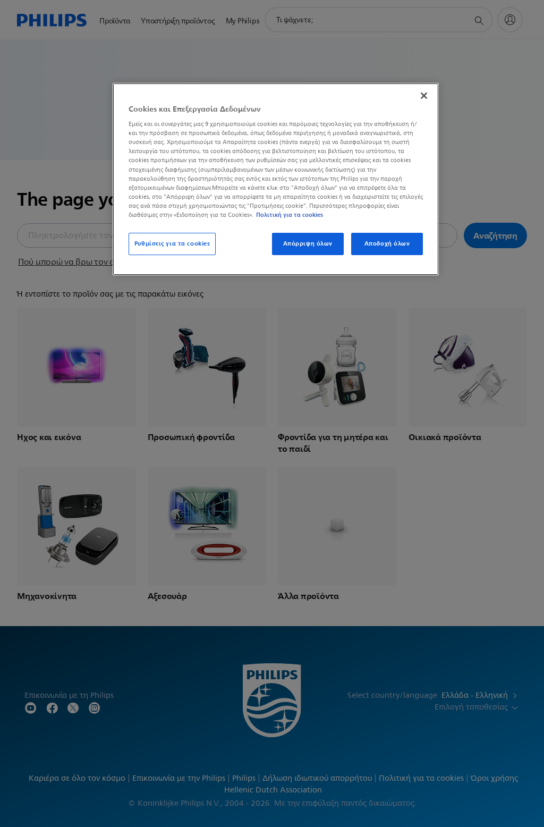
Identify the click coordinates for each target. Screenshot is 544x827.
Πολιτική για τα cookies (289, 214)
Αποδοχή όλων (387, 243)
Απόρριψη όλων (308, 243)
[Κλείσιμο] (424, 95)
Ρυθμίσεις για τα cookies (172, 243)
